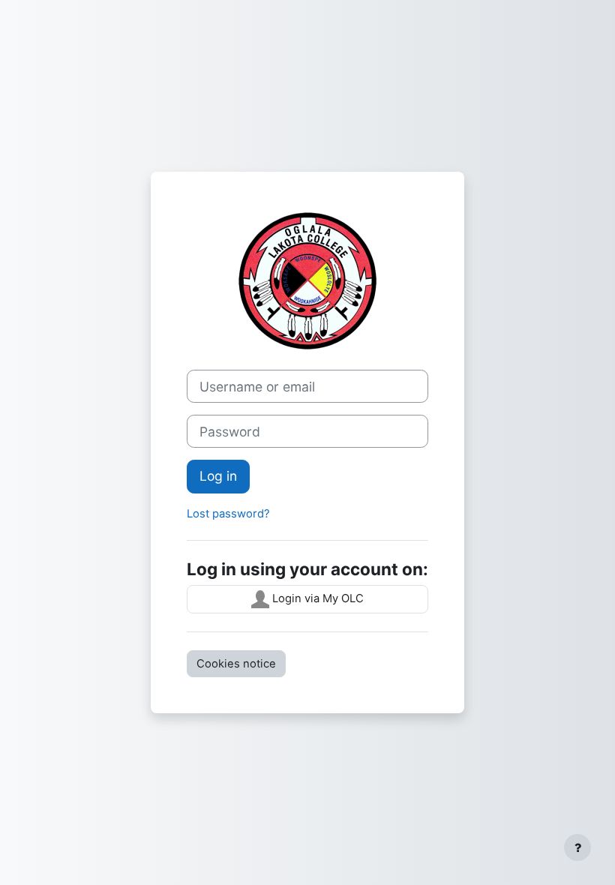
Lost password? (228, 513)
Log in (218, 476)
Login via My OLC (316, 598)
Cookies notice (236, 663)
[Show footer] (577, 847)
